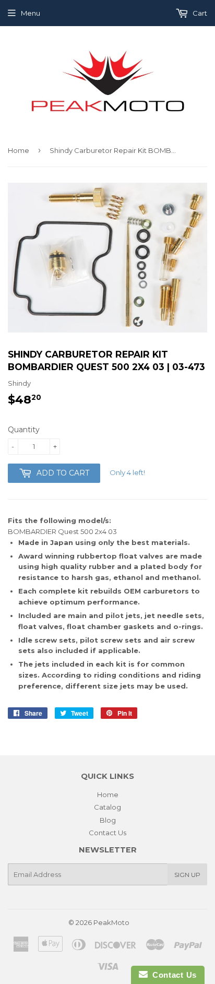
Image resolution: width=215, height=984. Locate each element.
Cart (199, 13)
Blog (108, 820)
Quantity (24, 429)
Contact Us (107, 832)
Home (18, 150)
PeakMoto (111, 922)
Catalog (107, 807)
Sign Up (187, 875)
